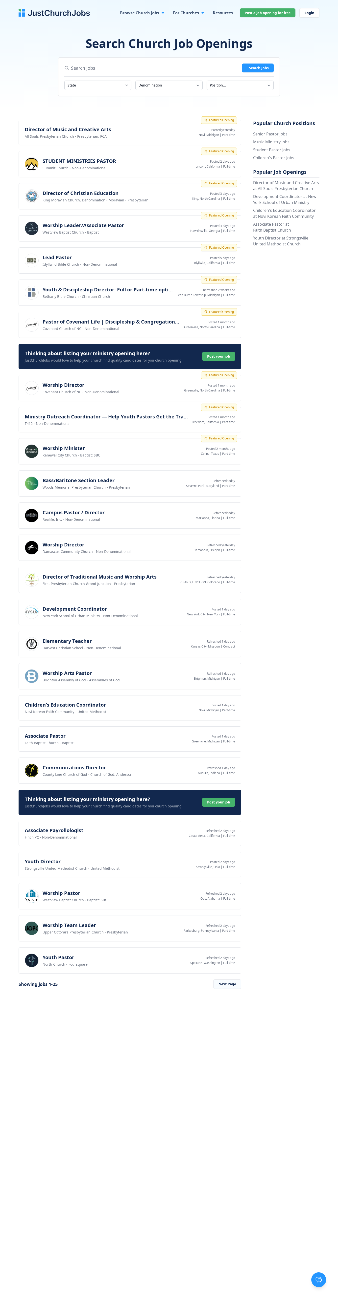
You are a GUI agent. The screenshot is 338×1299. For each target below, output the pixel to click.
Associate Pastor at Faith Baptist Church (272, 227)
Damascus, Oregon (206, 550)
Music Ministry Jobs (271, 142)
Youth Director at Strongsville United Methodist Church (280, 241)
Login (309, 12)
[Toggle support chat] (318, 1279)
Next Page (227, 984)
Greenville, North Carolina (202, 327)
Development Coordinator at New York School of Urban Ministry (284, 199)
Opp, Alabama (210, 898)
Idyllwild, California (207, 263)
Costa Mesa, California (204, 836)
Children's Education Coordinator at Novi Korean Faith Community (284, 213)
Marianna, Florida (208, 518)
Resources (223, 13)
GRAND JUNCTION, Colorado (200, 582)
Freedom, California (205, 422)
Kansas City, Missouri (205, 646)
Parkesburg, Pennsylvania (201, 931)
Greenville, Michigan (206, 741)
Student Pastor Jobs (271, 149)
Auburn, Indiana (209, 773)
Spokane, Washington (205, 963)
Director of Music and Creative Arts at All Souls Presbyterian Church (286, 185)
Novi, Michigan (209, 135)
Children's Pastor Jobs (273, 157)
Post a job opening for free (267, 12)
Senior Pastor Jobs (270, 134)
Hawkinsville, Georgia (205, 231)
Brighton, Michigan (207, 678)
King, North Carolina (206, 198)
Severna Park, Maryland (202, 486)
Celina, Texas (210, 454)
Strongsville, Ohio (208, 867)
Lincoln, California (207, 166)
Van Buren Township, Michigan (199, 295)
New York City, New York (203, 614)
